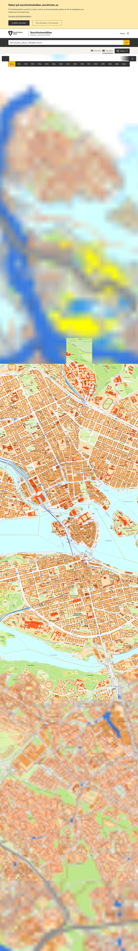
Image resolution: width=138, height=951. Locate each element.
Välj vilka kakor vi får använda (47, 23)
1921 (82, 64)
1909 (96, 64)
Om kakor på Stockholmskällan (19, 16)
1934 (68, 64)
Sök (126, 42)
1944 (53, 64)
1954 (46, 64)
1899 (103, 64)
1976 (25, 64)
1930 (75, 64)
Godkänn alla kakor (19, 23)
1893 (110, 64)
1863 (124, 64)
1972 (32, 64)
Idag (12, 64)
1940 (61, 64)
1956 (39, 64)
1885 (117, 64)
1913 (88, 64)
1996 (19, 64)
